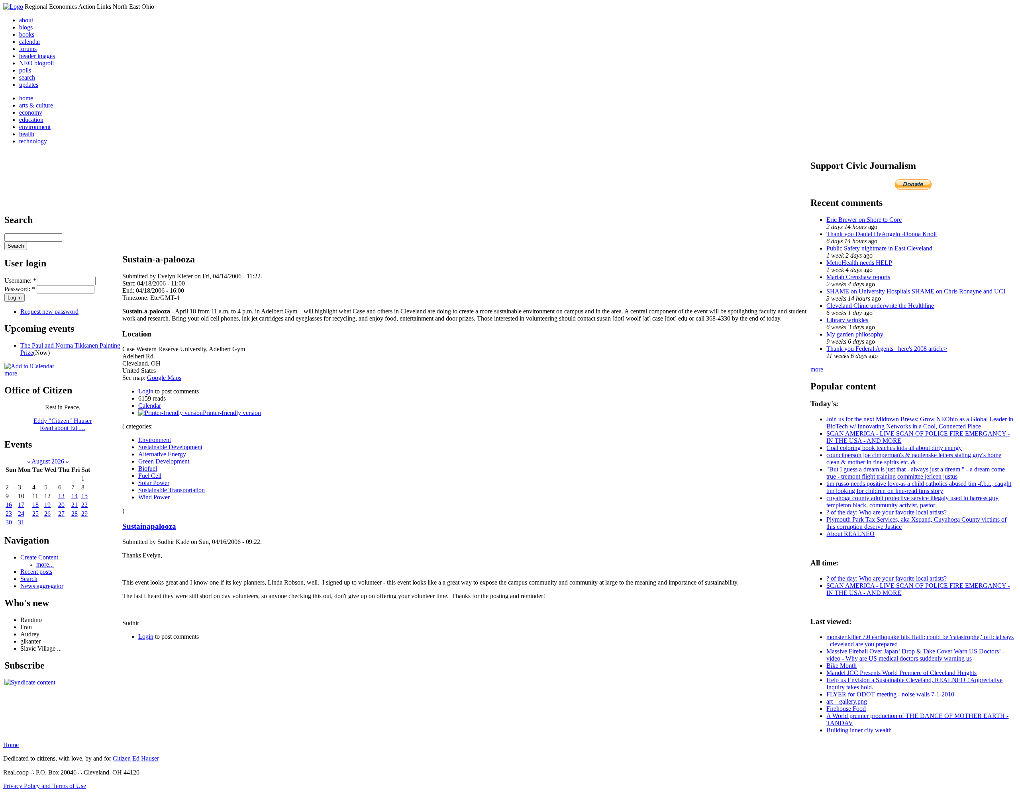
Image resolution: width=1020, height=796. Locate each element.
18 (35, 504)
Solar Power (153, 482)
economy (30, 112)
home (26, 98)
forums (28, 48)
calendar (29, 41)
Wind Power (154, 497)
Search (28, 578)
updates (28, 84)
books (26, 34)
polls (25, 70)
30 (9, 522)
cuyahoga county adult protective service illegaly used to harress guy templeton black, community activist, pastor (912, 502)
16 (9, 504)
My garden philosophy (854, 334)
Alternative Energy (162, 454)
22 (84, 504)
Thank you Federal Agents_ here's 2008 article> (886, 348)
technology (33, 141)
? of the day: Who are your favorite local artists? (886, 512)
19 (47, 504)
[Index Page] (13, 6)
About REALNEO (850, 533)
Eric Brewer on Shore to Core (864, 219)
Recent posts (36, 571)
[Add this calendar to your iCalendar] (29, 366)
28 (74, 513)
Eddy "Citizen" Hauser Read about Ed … (62, 424)
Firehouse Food (846, 708)
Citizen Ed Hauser (136, 758)
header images (37, 56)
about (26, 20)
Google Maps (164, 377)
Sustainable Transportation (171, 490)
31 (21, 522)
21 (74, 504)
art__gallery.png (846, 701)
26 (47, 513)
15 (84, 496)
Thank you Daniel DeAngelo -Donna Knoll (881, 234)
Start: (129, 283)
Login (145, 391)
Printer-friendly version (232, 412)
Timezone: (136, 297)
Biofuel (147, 468)
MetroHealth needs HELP (859, 262)
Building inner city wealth (859, 730)
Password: (19, 289)
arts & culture (36, 105)
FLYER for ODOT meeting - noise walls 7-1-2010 (890, 694)
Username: (20, 280)
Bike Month (841, 665)
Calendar (149, 405)
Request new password (49, 311)
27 (61, 513)
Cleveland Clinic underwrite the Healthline (880, 305)
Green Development (163, 461)
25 (35, 513)
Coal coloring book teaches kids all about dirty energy (894, 447)
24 (21, 513)
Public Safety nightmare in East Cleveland (879, 248)
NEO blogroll (36, 63)
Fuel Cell (149, 475)
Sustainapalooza (149, 526)
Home (11, 744)
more (10, 373)
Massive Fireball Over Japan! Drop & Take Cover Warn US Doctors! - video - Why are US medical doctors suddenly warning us (915, 655)
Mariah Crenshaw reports (858, 277)
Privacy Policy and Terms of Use (44, 785)
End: (129, 290)
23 (9, 513)
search (27, 77)
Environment (154, 439)
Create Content (39, 557)
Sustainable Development (170, 447)
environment (35, 126)
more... (45, 564)
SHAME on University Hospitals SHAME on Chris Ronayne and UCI (915, 291)
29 (84, 513)
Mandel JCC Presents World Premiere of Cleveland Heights (901, 672)
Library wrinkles (847, 320)
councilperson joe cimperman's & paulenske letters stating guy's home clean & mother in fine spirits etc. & (913, 458)
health (26, 134)
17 (21, 504)
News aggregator (41, 586)
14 (74, 496)
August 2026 (47, 461)
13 (61, 496)
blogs (26, 27)
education (31, 119)
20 (61, 504)
